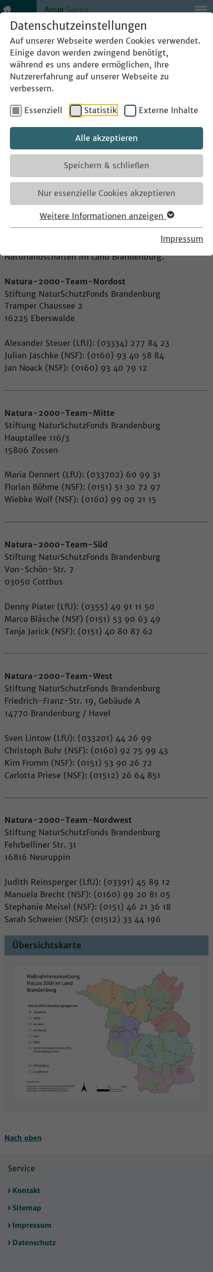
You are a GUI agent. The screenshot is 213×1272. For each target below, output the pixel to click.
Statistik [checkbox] (100, 110)
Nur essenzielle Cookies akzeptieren (106, 193)
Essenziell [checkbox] (43, 110)
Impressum (181, 239)
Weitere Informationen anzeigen (103, 216)
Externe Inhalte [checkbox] (168, 110)
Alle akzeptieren (106, 138)
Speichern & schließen (106, 165)
